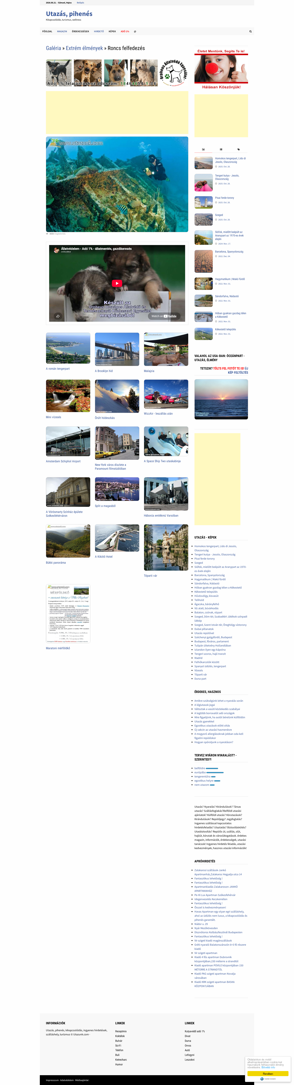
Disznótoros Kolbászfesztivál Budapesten (218, 932)
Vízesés (198, 670)
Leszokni (189, 1059)
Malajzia (149, 371)
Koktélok (120, 1036)
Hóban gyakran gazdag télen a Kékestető (218, 587)
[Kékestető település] (203, 330)
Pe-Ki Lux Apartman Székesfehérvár (215, 895)
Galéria (53, 48)
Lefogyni (189, 1054)
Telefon (119, 1050)
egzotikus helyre (204, 780)
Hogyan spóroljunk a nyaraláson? (213, 742)
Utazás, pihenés (69, 13)
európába (200, 772)
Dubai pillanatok (204, 629)
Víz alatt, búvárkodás (206, 608)
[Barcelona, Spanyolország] (203, 252)
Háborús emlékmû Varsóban (161, 515)
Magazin (62, 31)
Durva (188, 1040)
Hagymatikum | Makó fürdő (230, 279)
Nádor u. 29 (201, 924)
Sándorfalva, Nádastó (227, 296)
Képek (112, 31)
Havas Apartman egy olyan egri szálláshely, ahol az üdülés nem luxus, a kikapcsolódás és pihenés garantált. (220, 916)
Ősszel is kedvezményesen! (210, 907)
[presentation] (203, 149)
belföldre (200, 768)
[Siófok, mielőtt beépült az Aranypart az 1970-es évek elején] (203, 232)
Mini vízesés (53, 417)
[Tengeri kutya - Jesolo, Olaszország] (203, 176)
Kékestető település (225, 329)
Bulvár (118, 1040)
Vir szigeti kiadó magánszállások (213, 940)
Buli (117, 1054)
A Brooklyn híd (104, 371)
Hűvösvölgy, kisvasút (206, 596)
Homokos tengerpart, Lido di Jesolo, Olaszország (230, 160)
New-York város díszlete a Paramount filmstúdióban (110, 466)
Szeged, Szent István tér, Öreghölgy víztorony (220, 625)
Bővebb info (268, 1067)
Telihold (199, 600)
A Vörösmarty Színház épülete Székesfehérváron (64, 514)
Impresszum (52, 1080)
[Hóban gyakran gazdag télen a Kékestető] (203, 313)
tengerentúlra (202, 776)
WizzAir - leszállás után (158, 413)
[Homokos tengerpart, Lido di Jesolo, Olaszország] (203, 159)
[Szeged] (203, 215)
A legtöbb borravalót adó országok (214, 713)
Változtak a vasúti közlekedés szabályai (217, 709)
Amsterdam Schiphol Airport (63, 461)
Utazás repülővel (204, 633)
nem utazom (202, 784)
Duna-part (200, 678)
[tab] (203, 149)
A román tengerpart (58, 368)
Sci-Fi (118, 1045)
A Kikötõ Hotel (104, 556)
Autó (187, 1050)
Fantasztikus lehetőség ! (208, 878)
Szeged (219, 215)
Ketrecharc (121, 1059)
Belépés (80, 2)
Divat (187, 1036)
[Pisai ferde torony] (203, 198)
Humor (119, 1064)
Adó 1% (125, 31)
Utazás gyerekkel (204, 721)
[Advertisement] (117, 112)
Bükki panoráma (56, 562)
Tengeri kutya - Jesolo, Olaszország (227, 177)
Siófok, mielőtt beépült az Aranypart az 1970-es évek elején (229, 235)
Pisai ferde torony (224, 197)
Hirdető (99, 31)
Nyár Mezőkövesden (206, 928)
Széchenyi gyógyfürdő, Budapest (213, 637)
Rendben (268, 1073)
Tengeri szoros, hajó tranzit (210, 654)
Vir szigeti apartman (205, 953)
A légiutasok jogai (204, 705)
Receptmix (121, 1031)
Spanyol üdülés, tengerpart (210, 666)
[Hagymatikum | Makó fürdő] (203, 279)
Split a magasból (105, 506)
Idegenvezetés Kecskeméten (210, 899)
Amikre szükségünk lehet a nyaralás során (218, 700)
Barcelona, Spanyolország (229, 251)
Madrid (198, 658)
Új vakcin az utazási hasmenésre (213, 729)
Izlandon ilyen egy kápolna (210, 649)
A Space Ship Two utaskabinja (162, 461)
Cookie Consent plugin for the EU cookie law (268, 1079)
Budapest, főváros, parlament (211, 641)
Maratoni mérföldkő (58, 648)
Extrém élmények (84, 48)
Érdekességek (80, 31)
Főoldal (47, 31)
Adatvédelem (67, 1080)
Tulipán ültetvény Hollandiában (212, 645)
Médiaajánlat (82, 1080)
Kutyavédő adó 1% (195, 1031)
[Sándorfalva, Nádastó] (203, 296)
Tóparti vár (150, 575)
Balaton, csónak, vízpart (208, 612)
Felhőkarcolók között (206, 662)
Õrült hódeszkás (105, 418)
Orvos (188, 1045)
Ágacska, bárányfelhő (206, 604)
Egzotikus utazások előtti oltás (212, 725)
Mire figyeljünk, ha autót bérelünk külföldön (219, 717)
